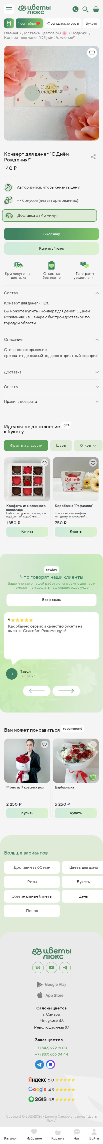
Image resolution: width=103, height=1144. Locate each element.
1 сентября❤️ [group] (29, 23)
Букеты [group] (92, 23)
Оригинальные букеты (32, 896)
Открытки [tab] (88, 445)
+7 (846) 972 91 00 (51, 1048)
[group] (51, 93)
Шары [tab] (61, 445)
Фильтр (9, 23)
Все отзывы (51, 600)
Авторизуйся (29, 187)
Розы (32, 881)
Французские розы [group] (63, 23)
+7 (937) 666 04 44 (51, 1054)
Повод (32, 910)
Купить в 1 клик (51, 248)
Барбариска (64, 787)
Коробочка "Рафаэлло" (74, 506)
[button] (36, 691)
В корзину (51, 234)
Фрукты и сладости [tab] (26, 445)
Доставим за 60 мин (32, 867)
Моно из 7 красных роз (25, 787)
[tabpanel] (51, 498)
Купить (27, 531)
